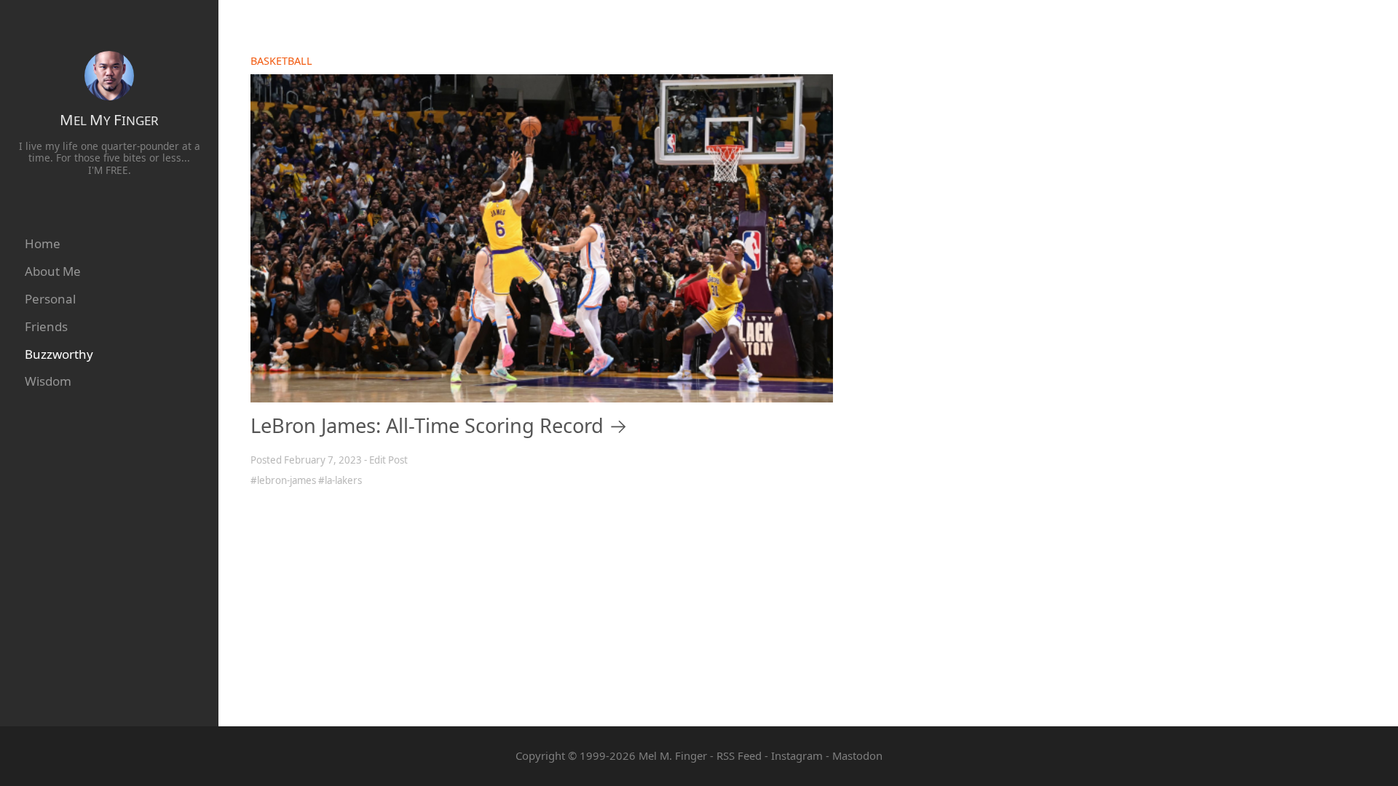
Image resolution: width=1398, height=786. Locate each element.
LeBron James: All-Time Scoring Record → (439, 425)
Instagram (797, 755)
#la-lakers (340, 480)
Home (42, 243)
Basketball (281, 61)
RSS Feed (739, 755)
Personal (50, 298)
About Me (53, 271)
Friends (46, 326)
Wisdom (48, 381)
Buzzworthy (59, 354)
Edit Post (388, 460)
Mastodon (857, 755)
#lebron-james (283, 480)
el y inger (109, 120)
